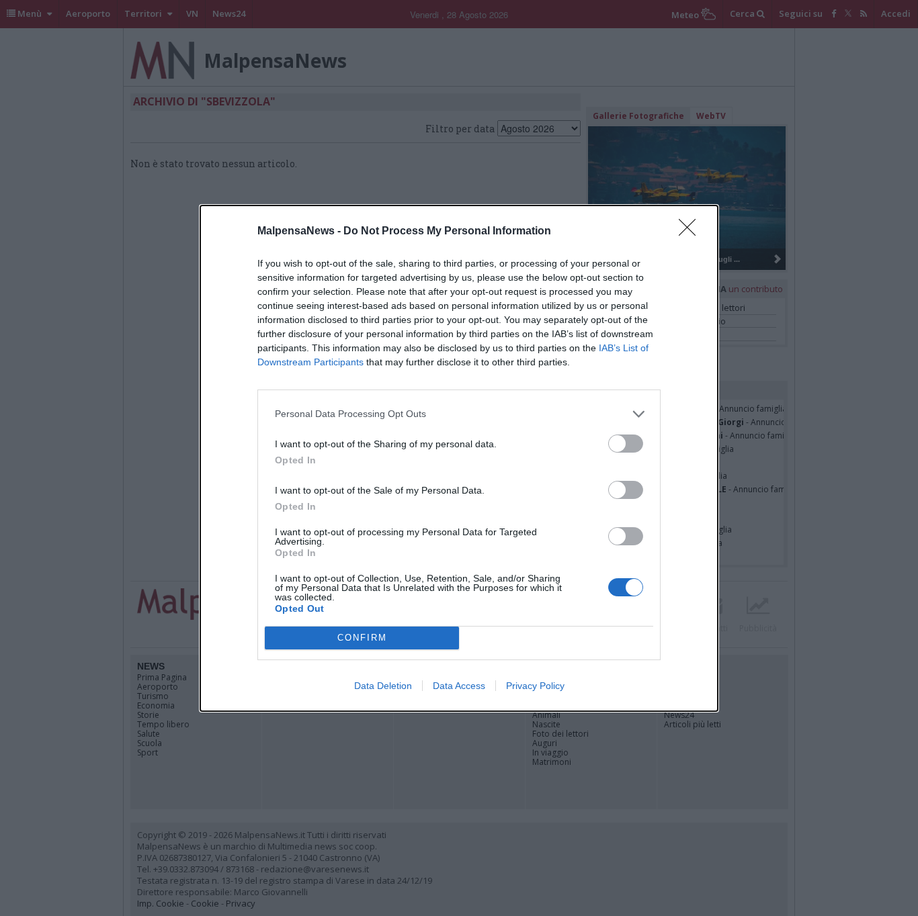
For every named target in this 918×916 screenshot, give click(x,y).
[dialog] (459, 458)
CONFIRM (362, 638)
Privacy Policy (535, 685)
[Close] (691, 231)
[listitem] (459, 414)
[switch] (625, 443)
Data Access (459, 685)
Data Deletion (383, 685)
